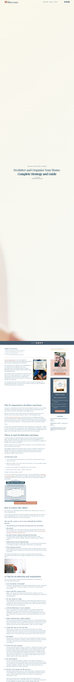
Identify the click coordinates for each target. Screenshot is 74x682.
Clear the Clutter (25, 503)
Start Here (45, 1)
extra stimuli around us (15, 417)
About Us (51, 1)
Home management (9, 360)
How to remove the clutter (12, 353)
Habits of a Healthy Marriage (60, 397)
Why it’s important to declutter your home (15, 350)
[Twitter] (40, 343)
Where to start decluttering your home (14, 351)
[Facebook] (65, 2)
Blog (56, 1)
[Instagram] (69, 2)
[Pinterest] (67, 2)
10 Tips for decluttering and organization (15, 354)
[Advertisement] (25, 394)
